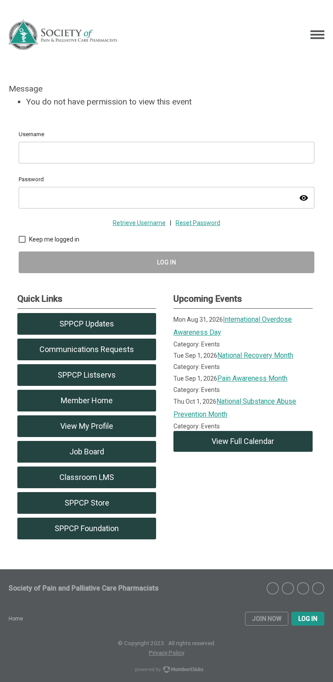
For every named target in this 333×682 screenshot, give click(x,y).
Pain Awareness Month (252, 378)
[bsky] (318, 588)
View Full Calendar (243, 441)
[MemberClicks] (63, 35)
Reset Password (198, 222)
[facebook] (288, 588)
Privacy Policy (166, 652)
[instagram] (273, 588)
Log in (307, 618)
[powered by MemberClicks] (166, 670)
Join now (266, 618)
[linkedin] (303, 588)
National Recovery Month (255, 355)
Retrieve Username (139, 222)
